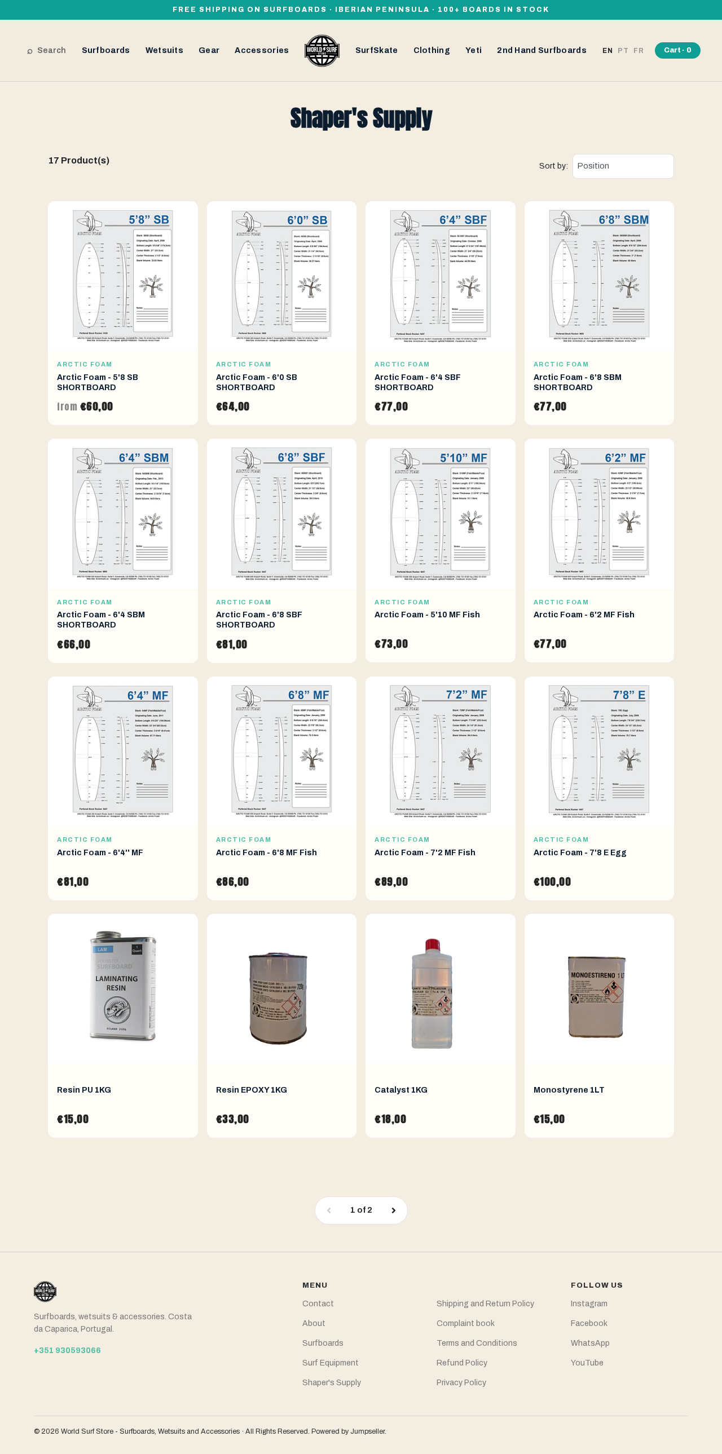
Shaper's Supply (331, 1382)
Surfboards (106, 50)
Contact (318, 1304)
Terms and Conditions (477, 1343)
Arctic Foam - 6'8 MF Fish (266, 852)
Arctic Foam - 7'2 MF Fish (425, 852)
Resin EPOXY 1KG (251, 1090)
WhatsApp (590, 1343)
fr (638, 51)
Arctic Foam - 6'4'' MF (100, 852)
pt (623, 51)
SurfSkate (376, 50)
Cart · (678, 50)
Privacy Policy (461, 1382)
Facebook (589, 1323)
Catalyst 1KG (401, 1090)
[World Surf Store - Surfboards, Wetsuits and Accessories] (322, 50)
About (313, 1323)
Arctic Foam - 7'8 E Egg (580, 852)
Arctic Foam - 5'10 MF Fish (427, 615)
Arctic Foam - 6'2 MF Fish (584, 615)
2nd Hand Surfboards (542, 50)
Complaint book (466, 1323)
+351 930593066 (67, 1350)
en (607, 51)
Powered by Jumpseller (348, 1431)
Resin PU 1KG (84, 1090)
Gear (209, 50)
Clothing (431, 50)
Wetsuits (164, 50)
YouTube (587, 1363)
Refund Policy (462, 1363)
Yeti (473, 50)
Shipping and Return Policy (485, 1304)
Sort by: (553, 166)
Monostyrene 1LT (569, 1090)
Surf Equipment (330, 1363)
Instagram (589, 1304)
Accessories (262, 50)
